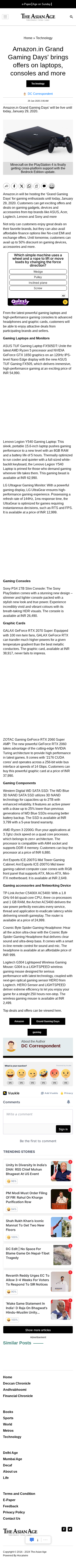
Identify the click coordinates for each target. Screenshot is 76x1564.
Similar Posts (17, 1342)
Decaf (7, 1465)
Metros (8, 1430)
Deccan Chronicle (17, 1383)
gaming (37, 1032)
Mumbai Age (12, 1459)
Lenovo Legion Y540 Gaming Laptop (29, 441)
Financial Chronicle (18, 1396)
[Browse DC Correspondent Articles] (11, 1046)
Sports (8, 1418)
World (7, 1424)
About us (10, 1471)
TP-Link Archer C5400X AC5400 (26, 893)
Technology (38, 83)
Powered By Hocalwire (15, 1555)
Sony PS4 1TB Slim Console (24, 588)
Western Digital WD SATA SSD (25, 790)
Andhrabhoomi (14, 1389)
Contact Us (11, 1518)
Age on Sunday (42, 4)
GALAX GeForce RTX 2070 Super (27, 630)
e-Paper (26, 4)
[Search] (71, 17)
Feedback (10, 1506)
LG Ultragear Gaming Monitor (24, 485)
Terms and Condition (19, 1493)
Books (8, 1412)
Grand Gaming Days (48, 1021)
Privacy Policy (14, 1512)
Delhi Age (10, 1453)
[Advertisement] (38, 407)
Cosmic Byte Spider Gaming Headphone (32, 927)
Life (6, 1478)
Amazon (19, 1021)
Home (7, 1377)
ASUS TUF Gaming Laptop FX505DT (30, 346)
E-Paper (9, 1500)
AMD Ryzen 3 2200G (18, 830)
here (58, 1010)
